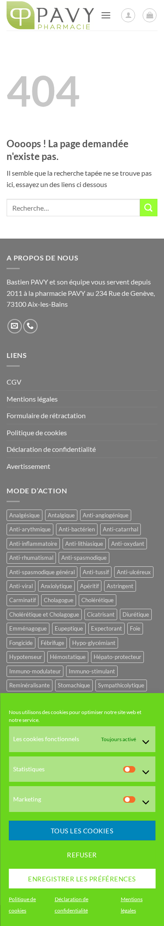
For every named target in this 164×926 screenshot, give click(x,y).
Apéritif (89, 586)
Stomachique (74, 685)
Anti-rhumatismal (31, 557)
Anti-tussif (96, 572)
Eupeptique (69, 628)
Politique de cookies (37, 432)
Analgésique (24, 515)
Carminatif (22, 600)
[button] (106, 15)
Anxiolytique (56, 586)
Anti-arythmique (30, 529)
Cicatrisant (101, 614)
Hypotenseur (25, 656)
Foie (135, 628)
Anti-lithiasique (84, 543)
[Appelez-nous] (30, 326)
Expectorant (106, 628)
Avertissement (28, 466)
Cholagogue (58, 600)
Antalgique (61, 515)
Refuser (82, 855)
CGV (14, 382)
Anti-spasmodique (84, 557)
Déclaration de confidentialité (51, 449)
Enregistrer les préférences (82, 879)
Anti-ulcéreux (134, 572)
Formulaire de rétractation (46, 415)
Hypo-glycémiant (93, 642)
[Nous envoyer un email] (14, 326)
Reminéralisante (29, 685)
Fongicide (21, 642)
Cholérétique (97, 600)
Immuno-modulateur (35, 671)
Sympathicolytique (121, 685)
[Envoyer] (148, 207)
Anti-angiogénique (106, 515)
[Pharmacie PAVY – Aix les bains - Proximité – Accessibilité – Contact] (50, 15)
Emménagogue (28, 628)
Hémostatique (68, 656)
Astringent (120, 586)
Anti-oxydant (127, 543)
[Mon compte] (128, 15)
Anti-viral (21, 586)
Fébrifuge (52, 642)
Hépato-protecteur (117, 656)
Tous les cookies (82, 831)
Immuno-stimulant (92, 671)
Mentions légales (32, 399)
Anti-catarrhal (120, 529)
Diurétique (135, 614)
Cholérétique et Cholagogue (44, 614)
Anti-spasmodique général (42, 572)
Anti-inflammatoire (33, 543)
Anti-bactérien (77, 529)
